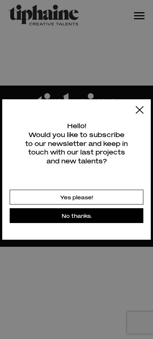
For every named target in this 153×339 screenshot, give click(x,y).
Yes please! (76, 197)
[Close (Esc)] (139, 110)
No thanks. (77, 216)
